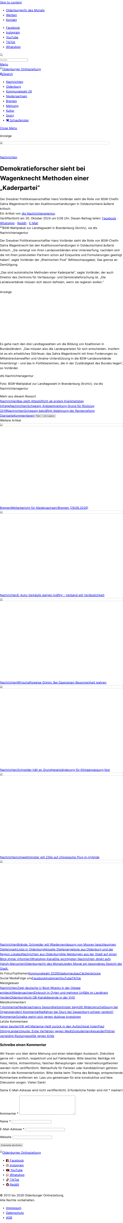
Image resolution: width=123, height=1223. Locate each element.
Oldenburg (13, 86)
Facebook (13, 27)
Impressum (13, 1208)
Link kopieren (49, 416)
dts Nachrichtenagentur (38, 213)
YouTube (12, 37)
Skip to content (11, 2)
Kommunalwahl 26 (19, 91)
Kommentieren (24, 415)
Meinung (12, 106)
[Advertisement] (61, 318)
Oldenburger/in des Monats (25, 10)
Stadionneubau (69, 973)
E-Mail (33, 223)
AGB (9, 1217)
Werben (11, 15)
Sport (10, 115)
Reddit (21, 223)
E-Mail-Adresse (12, 1129)
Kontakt (11, 20)
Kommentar (9, 1113)
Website (5, 1137)
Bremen (11, 101)
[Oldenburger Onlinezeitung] (20, 1152)
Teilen (38, 416)
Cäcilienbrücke (90, 973)
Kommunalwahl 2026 (43, 973)
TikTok (10, 42)
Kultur (10, 110)
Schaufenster (19, 120)
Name (5, 1121)
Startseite (7, 415)
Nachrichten (14, 82)
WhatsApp (13, 47)
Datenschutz (15, 1213)
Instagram (13, 32)
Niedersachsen (16, 96)
